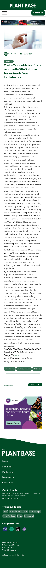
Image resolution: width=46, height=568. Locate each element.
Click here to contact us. (10, 498)
